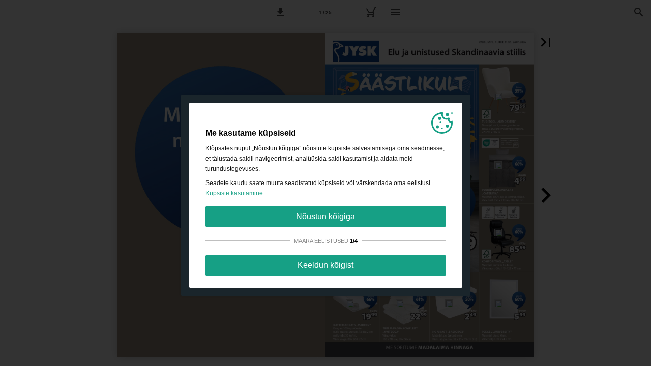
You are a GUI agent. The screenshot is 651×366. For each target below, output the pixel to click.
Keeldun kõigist (325, 265)
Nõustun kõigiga (325, 216)
